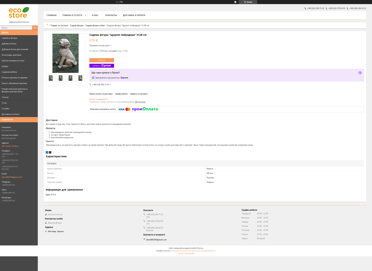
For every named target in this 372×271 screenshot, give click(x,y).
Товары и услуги (72, 15)
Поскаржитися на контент (181, 251)
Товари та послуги (59, 25)
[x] (50, 153)
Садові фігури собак (95, 25)
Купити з (97, 65)
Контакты (111, 15)
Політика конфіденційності (204, 251)
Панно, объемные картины (14, 83)
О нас (4, 103)
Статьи (5, 97)
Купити (101, 60)
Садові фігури (76, 25)
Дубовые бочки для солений (15, 49)
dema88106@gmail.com (12, 177)
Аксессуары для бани (11, 55)
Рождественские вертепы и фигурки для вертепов (15, 90)
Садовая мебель (9, 72)
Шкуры (5, 66)
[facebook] (47, 153)
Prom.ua (200, 248)
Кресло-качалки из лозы (13, 60)
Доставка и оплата (10, 114)
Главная (51, 15)
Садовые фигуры (9, 38)
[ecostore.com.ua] (19, 13)
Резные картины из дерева (14, 77)
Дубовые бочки (9, 43)
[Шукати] (35, 28)
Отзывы (5, 108)
